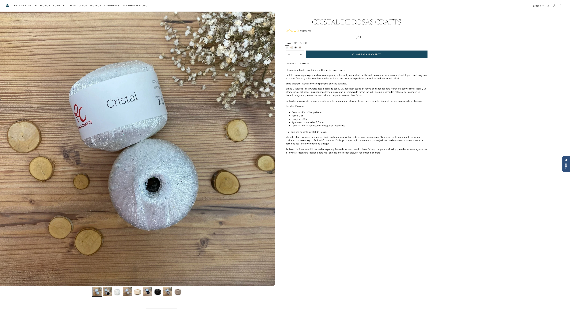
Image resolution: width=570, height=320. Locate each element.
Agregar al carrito (368, 54)
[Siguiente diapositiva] (271, 148)
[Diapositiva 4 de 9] (127, 291)
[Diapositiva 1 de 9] (97, 291)
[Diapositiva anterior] (3, 148)
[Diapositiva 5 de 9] (137, 291)
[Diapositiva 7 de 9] (157, 291)
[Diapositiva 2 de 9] (107, 291)
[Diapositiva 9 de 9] (177, 291)
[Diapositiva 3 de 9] (117, 291)
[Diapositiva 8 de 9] (167, 291)
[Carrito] (561, 6)
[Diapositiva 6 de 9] (147, 291)
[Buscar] (548, 6)
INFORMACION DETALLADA (297, 63)
